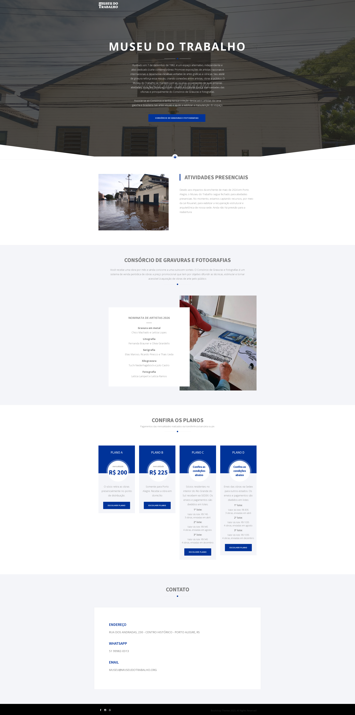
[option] (177, 78)
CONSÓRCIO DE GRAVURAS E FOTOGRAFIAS (177, 118)
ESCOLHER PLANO (116, 505)
